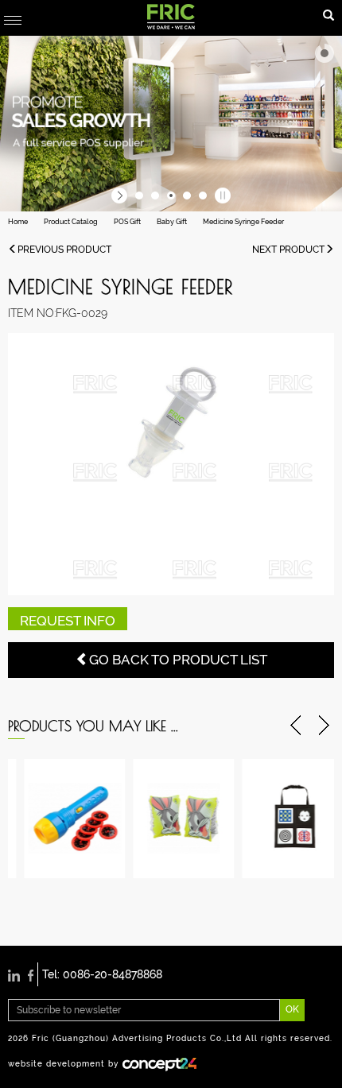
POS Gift (127, 222)
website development (56, 1063)
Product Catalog (71, 222)
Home (18, 222)
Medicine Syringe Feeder (243, 222)
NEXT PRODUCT (288, 249)
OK (292, 1009)
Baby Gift (172, 222)
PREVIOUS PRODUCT (64, 249)
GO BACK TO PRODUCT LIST (178, 660)
